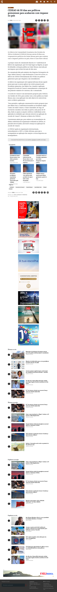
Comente (33, 139)
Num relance (47, 581)
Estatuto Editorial (47, 584)
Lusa (11, 20)
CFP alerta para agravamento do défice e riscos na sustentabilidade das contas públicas (37, 547)
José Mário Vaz (37, 187)
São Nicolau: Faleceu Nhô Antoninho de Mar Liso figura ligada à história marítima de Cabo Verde (37, 382)
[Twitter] (39, 20)
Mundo (9, 7)
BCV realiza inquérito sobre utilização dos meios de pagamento (36, 537)
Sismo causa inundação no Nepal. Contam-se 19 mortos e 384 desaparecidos (37, 415)
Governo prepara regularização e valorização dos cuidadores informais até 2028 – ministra (37, 371)
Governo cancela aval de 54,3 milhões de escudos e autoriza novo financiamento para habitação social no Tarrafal (36, 528)
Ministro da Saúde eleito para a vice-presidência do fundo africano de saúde (37, 362)
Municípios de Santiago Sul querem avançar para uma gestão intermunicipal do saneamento (37, 352)
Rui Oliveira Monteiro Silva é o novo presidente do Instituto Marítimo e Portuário (37, 518)
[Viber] (42, 192)
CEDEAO (12, 187)
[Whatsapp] (42, 20)
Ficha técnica (46, 583)
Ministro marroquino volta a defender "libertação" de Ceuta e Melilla (35, 501)
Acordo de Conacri (20, 187)
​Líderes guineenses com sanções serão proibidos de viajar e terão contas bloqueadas (28, 177)
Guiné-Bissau (29, 187)
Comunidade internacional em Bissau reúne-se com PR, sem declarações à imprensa (28, 159)
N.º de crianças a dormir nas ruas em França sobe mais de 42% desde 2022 (36, 391)
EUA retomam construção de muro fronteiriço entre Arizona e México (37, 434)
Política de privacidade (48, 586)
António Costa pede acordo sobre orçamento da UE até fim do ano (37, 444)
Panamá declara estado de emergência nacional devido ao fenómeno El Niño (37, 424)
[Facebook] (36, 20)
